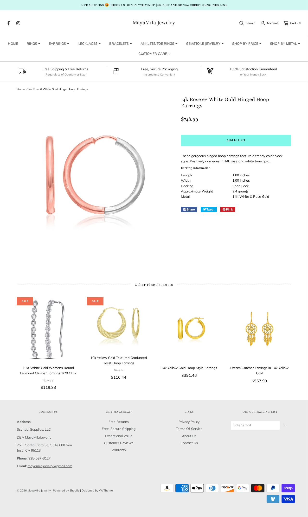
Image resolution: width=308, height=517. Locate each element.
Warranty (118, 450)
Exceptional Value (118, 436)
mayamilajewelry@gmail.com (50, 466)
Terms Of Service (189, 429)
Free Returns (119, 422)
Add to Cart (235, 140)
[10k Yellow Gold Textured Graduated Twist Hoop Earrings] (118, 323)
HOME (13, 43)
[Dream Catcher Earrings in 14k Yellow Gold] (259, 328)
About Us (189, 436)
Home (21, 89)
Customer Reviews (118, 443)
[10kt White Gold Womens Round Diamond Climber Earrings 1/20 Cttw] (48, 328)
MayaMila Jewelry (154, 23)
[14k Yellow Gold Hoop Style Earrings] (189, 328)
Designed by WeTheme (97, 490)
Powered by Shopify (66, 490)
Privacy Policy (189, 422)
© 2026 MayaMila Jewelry (34, 490)
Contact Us (189, 443)
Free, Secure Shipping (118, 429)
